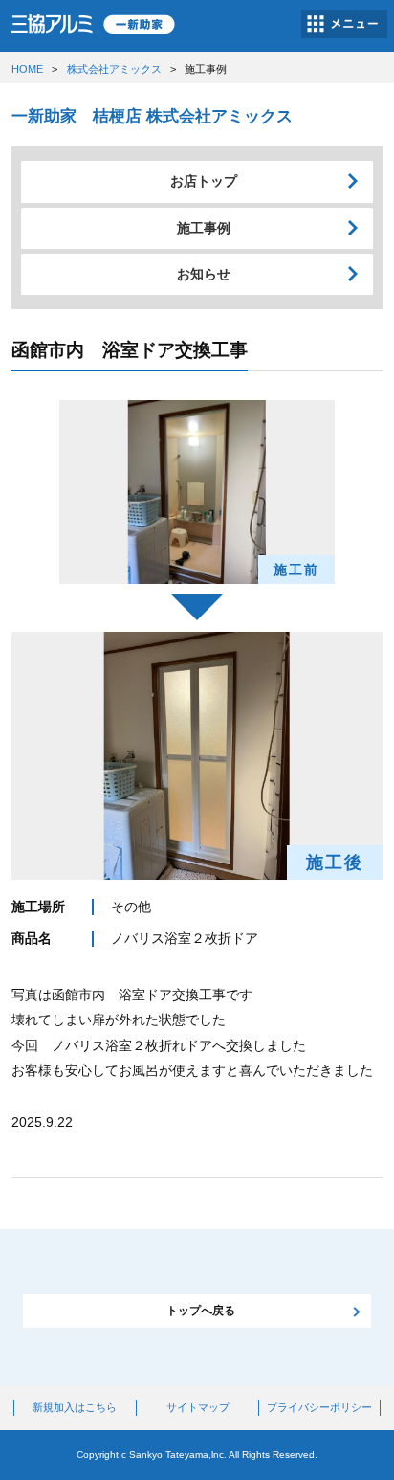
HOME (27, 69)
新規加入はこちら (75, 1407)
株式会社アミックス (114, 69)
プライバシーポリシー (319, 1407)
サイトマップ (198, 1407)
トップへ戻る (200, 1310)
